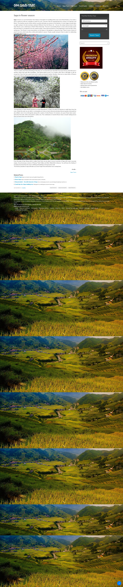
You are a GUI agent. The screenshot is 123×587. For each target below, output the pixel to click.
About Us (105, 6)
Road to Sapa (18, 177)
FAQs (63, 208)
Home (59, 6)
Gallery (91, 6)
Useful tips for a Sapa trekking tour (24, 184)
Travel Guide (83, 6)
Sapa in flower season (24, 15)
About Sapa (18, 179)
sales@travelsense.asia (23, 206)
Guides (24, 187)
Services (74, 6)
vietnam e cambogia (84, 208)
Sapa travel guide (62, 187)
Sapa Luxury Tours (18, 196)
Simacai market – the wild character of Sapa (26, 182)
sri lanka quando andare (21, 210)
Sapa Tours (66, 6)
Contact (98, 6)
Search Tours (94, 35)
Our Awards (34, 208)
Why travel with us (44, 208)
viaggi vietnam (94, 208)
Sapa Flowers (53, 187)
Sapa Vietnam (72, 187)
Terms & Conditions (24, 208)
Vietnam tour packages (72, 208)
